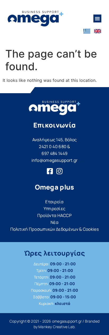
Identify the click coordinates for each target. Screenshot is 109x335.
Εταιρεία (54, 202)
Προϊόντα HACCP (54, 215)
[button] (97, 18)
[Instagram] (59, 171)
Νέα (54, 222)
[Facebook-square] (49, 171)
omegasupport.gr (67, 321)
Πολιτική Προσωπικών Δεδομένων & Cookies (54, 229)
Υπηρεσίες (55, 208)
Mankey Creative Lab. (56, 326)
